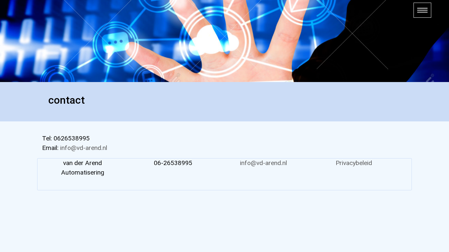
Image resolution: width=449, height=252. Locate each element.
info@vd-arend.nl (83, 148)
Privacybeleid (354, 163)
